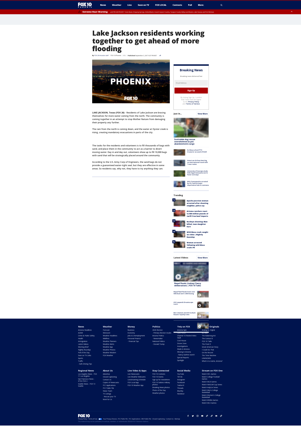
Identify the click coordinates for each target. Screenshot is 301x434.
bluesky (212, 416)
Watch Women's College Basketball (211, 396)
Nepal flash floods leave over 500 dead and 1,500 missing (184, 293)
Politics (156, 326)
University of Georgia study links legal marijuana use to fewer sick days (197, 173)
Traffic (80, 361)
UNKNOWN (206, 358)
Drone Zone (181, 343)
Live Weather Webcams (137, 377)
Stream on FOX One (212, 370)
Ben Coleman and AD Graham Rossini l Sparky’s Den (185, 314)
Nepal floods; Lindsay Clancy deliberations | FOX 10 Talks (187, 284)
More (200, 5)
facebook (188, 416)
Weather (107, 326)
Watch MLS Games (209, 403)
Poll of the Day (83, 352)
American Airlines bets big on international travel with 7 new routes (197, 162)
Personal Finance (134, 338)
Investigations (182, 346)
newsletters (221, 416)
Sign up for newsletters (161, 379)
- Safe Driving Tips (85, 364)
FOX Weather (108, 355)
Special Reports (183, 357)
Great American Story (210, 347)
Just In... (178, 113)
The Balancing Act (209, 335)
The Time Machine (209, 355)
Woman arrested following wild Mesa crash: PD (196, 245)
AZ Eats (205, 333)
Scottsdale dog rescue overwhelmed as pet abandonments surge (184, 141)
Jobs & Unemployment (136, 335)
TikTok (179, 377)
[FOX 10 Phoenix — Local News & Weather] (86, 5)
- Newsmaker (157, 338)
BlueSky (180, 391)
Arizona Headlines (85, 330)
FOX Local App (133, 382)
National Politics (158, 341)
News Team (107, 391)
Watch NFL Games (209, 374)
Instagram (181, 379)
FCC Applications (109, 385)
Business (131, 330)
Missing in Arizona (184, 352)
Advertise (106, 374)
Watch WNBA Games (210, 400)
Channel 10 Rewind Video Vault (186, 336)
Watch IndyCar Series (210, 387)
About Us (108, 370)
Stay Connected (160, 370)
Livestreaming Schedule (137, 379)
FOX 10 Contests (158, 374)
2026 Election (157, 330)
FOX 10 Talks (207, 341)
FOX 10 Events (157, 377)
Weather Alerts (108, 344)
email (216, 416)
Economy (131, 333)
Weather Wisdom (109, 352)
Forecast (106, 330)
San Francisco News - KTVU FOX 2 (86, 380)
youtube (202, 416)
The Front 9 (206, 344)
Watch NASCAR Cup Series (212, 384)
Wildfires (106, 338)
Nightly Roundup (84, 350)
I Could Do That (208, 350)
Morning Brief (83, 347)
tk (207, 416)
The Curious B (207, 338)
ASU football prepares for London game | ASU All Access (183, 325)
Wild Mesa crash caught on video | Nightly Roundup (197, 234)
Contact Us (107, 379)
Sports (80, 358)
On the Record (207, 352)
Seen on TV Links (84, 355)
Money (131, 326)
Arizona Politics (158, 335)
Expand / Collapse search (221, 5)
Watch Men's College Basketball (210, 391)
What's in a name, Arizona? (212, 361)
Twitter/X (180, 385)
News (81, 326)
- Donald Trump (158, 344)
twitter (193, 416)
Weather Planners (109, 341)
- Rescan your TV (109, 396)
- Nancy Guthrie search (186, 355)
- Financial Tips (133, 341)
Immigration (82, 341)
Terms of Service (193, 104)
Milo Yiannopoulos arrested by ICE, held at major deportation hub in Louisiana (198, 183)
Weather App (108, 347)
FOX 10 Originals (210, 326)
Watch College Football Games (211, 378)
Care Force (181, 333)
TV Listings (107, 394)
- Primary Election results (161, 333)
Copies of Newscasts (111, 382)
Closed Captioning (110, 377)
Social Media (183, 370)
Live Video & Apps (137, 370)
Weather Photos (109, 350)
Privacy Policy (193, 102)
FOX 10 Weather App (135, 385)
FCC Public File (108, 388)
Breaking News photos (161, 387)
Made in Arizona (183, 349)
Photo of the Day (159, 390)
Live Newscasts (133, 374)
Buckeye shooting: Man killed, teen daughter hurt (197, 224)
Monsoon (106, 333)
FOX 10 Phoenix (116, 55)
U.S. (124, 55)
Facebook (181, 382)
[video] (191, 272)
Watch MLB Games (209, 382)
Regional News (86, 370)
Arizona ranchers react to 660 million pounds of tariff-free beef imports (197, 213)
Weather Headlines (110, 335)
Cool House (181, 340)
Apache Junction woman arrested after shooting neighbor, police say (197, 203)
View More (203, 113)
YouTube (180, 374)
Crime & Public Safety (86, 335)
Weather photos (158, 393)
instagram (197, 416)
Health (80, 338)
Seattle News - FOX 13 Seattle (86, 385)
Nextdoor (180, 394)
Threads (180, 388)
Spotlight (180, 360)
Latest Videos (181, 257)
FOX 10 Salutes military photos (161, 383)
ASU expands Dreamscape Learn (183, 303)
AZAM (80, 333)
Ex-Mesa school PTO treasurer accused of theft (197, 151)
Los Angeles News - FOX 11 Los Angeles (87, 375)
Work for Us (107, 399)
